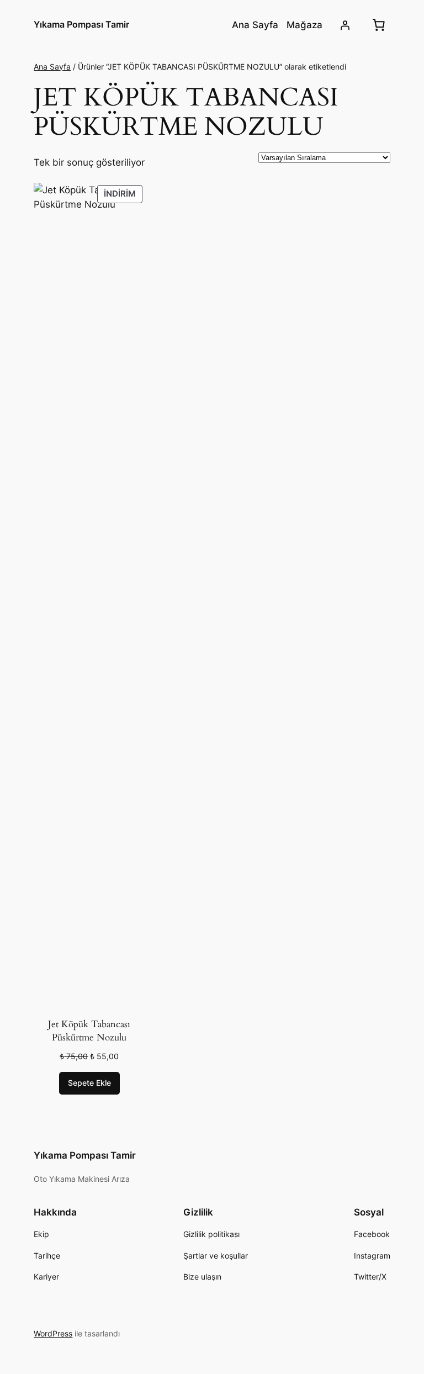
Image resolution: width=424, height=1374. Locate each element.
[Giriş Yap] (344, 24)
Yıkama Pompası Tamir (81, 24)
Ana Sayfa (52, 66)
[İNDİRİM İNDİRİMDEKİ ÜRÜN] (89, 596)
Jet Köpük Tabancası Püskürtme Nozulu (89, 1031)
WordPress (53, 1333)
